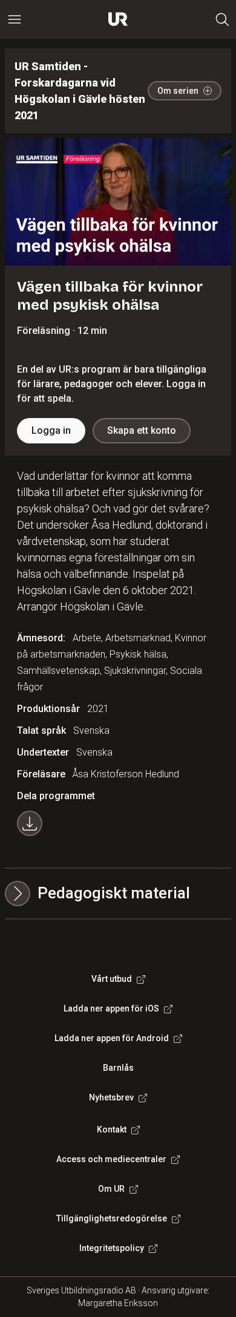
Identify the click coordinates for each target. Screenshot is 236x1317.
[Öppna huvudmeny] (14, 19)
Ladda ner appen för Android (111, 1038)
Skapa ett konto (141, 430)
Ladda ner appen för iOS (111, 1008)
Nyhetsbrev (111, 1097)
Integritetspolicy (111, 1248)
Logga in (51, 430)
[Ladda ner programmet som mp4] (29, 823)
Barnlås (118, 1068)
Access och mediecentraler (111, 1159)
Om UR (111, 1189)
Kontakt (111, 1129)
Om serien (177, 91)
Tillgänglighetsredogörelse (111, 1218)
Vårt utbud (111, 979)
